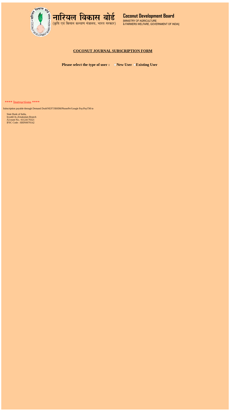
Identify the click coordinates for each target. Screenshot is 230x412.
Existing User (147, 65)
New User (124, 65)
